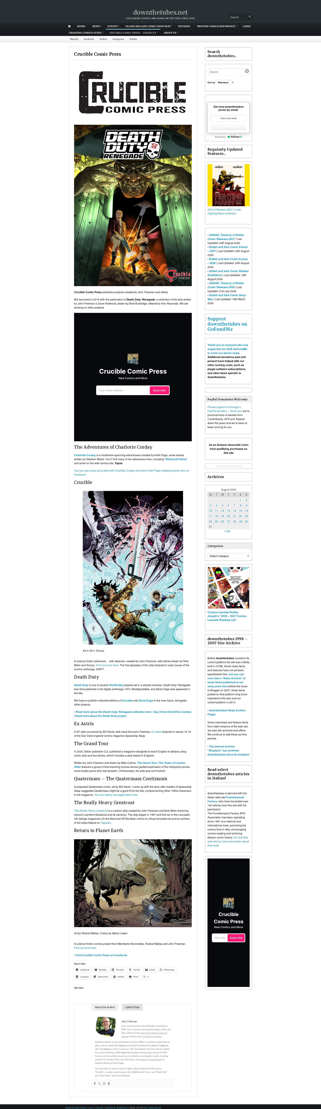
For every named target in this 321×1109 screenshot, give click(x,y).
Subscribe (228, 126)
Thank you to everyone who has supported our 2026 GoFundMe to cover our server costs (227, 349)
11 (216, 511)
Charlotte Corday (85, 455)
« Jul (227, 531)
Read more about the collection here (113, 712)
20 (228, 516)
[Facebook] (94, 1083)
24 (210, 521)
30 (246, 521)
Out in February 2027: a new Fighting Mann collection (224, 211)
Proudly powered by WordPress (112, 1107)
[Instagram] (104, 1083)
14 (234, 511)
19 (222, 516)
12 (222, 511)
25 (216, 521)
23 (246, 516)
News (96, 26)
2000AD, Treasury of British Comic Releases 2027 (225, 237)
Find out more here (107, 665)
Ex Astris (156, 732)
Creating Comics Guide (85, 32)
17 (210, 516)
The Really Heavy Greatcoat (91, 811)
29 (240, 521)
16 (246, 511)
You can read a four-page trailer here (115, 795)
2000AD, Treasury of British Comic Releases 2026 (225, 285)
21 (234, 516)
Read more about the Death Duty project (100, 716)
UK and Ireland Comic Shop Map (148, 26)
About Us (170, 32)
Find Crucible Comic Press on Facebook (101, 955)
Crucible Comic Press (152, 1036)
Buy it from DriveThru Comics (172, 712)
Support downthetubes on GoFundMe (227, 324)
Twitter (103, 39)
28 (234, 521)
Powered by (220, 137)
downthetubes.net (160, 12)
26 (222, 521)
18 (216, 516)
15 (240, 511)
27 (228, 521)
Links (247, 26)
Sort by (211, 82)
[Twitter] (99, 1083)
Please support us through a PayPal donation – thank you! (224, 409)
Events (113, 26)
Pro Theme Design (152, 1107)
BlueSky (74, 39)
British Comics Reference (216, 26)
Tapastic (106, 823)
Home (81, 26)
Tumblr (133, 39)
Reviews (184, 26)
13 (228, 511)
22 (240, 516)
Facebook (89, 39)
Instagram (118, 39)
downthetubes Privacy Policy (79, 1107)
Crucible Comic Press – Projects (132, 32)
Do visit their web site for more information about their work (228, 841)
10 (210, 511)
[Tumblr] (108, 1083)
